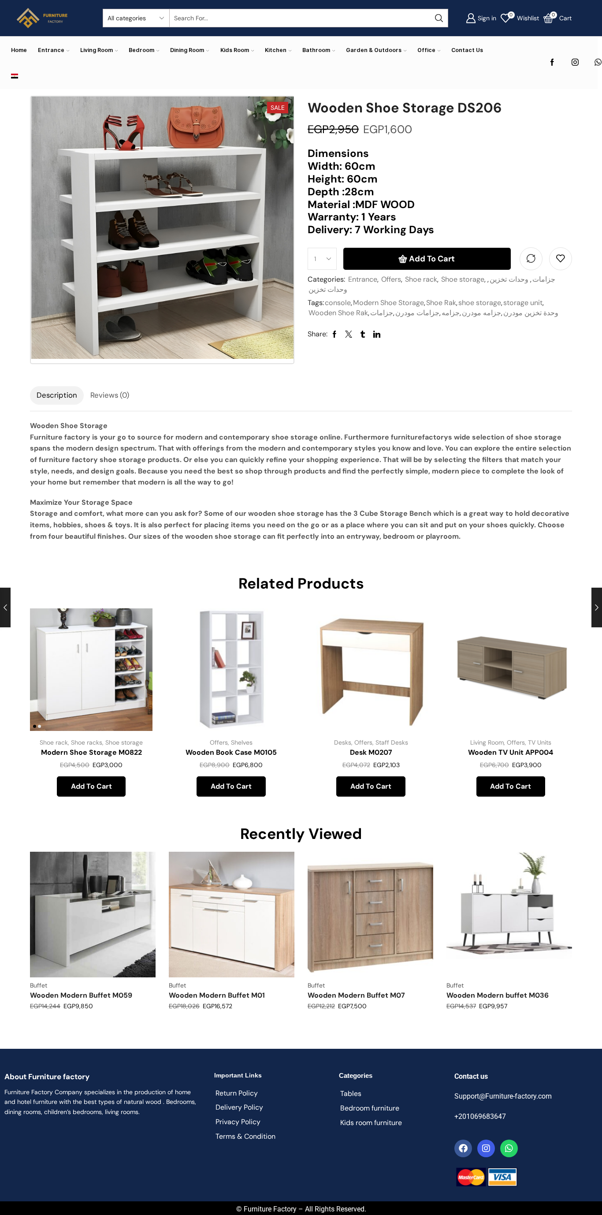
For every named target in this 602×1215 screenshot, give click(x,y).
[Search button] (439, 18)
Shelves (242, 742)
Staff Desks (391, 742)
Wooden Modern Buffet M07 (356, 995)
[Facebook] (552, 63)
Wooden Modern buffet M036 (497, 995)
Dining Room (187, 50)
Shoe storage (462, 279)
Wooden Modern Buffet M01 (217, 995)
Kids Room (234, 50)
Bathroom (316, 50)
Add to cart (432, 258)
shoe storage (479, 302)
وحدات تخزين (509, 279)
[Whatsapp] (509, 1148)
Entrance (51, 50)
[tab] (57, 395)
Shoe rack (421, 279)
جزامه (451, 312)
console (338, 302)
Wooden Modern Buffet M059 (81, 995)
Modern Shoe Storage (388, 302)
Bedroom (141, 50)
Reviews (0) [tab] (109, 395)
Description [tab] (57, 395)
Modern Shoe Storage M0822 (91, 752)
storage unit (523, 302)
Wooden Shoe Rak (338, 312)
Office (426, 50)
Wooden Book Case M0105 (231, 752)
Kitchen (275, 50)
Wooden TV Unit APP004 (510, 752)
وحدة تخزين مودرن (530, 312)
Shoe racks (86, 742)
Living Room (96, 50)
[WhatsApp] (598, 63)
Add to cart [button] (135, 672)
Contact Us (467, 50)
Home (19, 50)
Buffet (38, 985)
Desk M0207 (371, 752)
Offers (391, 279)
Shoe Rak (441, 302)
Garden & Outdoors (373, 50)
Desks (342, 742)
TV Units (539, 742)
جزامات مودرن (417, 312)
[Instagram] (575, 63)
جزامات (543, 279)
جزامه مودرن (481, 312)
